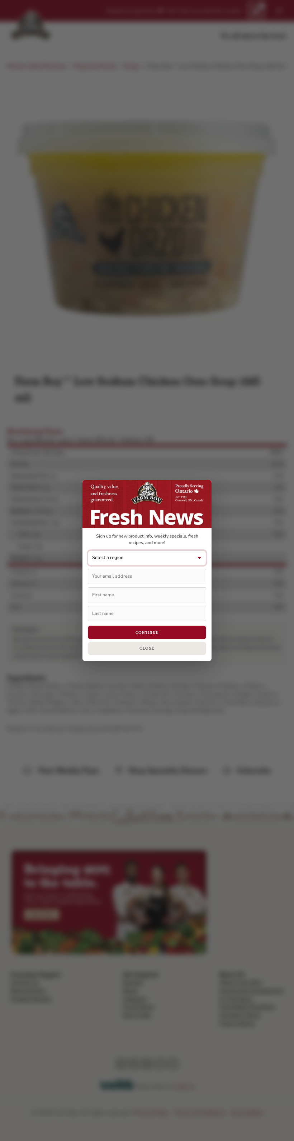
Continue (147, 632)
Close (146, 648)
